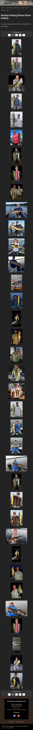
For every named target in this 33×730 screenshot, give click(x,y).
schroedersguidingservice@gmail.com (16, 709)
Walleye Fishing (5, 10)
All (20, 32)
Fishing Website (5, 727)
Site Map (11, 721)
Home (2, 7)
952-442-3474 (16, 707)
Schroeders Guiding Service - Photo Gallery (17, 7)
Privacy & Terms (20, 721)
